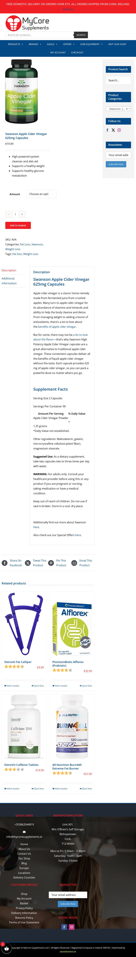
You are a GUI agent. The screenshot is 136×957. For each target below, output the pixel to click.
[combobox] (118, 108)
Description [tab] (9, 270)
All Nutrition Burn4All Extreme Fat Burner (67, 766)
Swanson (37, 244)
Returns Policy (24, 918)
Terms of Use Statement (24, 922)
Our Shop (24, 858)
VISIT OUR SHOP (117, 44)
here (78, 535)
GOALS (50, 44)
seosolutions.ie (68, 951)
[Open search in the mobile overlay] (46, 35)
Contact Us (24, 853)
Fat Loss (25, 244)
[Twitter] (113, 130)
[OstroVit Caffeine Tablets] (24, 726)
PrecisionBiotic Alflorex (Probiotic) (67, 663)
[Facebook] (107, 130)
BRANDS (33, 44)
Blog (24, 863)
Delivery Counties (24, 877)
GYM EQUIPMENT (90, 44)
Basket (24, 903)
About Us (24, 849)
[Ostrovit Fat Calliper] (24, 624)
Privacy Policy (24, 908)
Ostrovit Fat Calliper (18, 662)
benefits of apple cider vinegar (57, 326)
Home (24, 844)
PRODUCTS (14, 44)
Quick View (39, 685)
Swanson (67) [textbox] (117, 109)
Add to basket (18, 225)
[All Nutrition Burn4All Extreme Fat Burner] (72, 726)
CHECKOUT (77, 52)
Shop (24, 894)
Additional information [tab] (9, 281)
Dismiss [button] (68, 9)
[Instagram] (119, 130)
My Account (24, 898)
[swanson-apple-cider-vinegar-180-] (24, 91)
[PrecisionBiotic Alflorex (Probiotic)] (72, 624)
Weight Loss (12, 249)
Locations (24, 873)
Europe (24, 868)
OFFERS (67, 44)
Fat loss (17, 254)
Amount (15, 194)
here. (36, 527)
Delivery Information (24, 913)
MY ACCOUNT (58, 52)
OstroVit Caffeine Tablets (21, 765)
